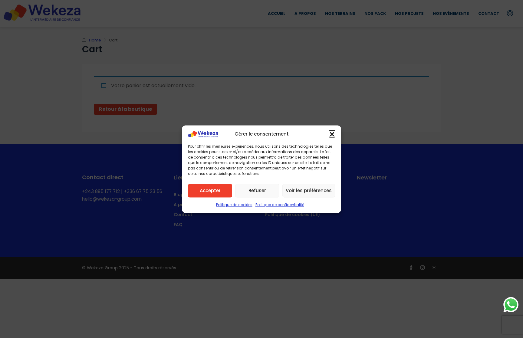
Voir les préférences (309, 190)
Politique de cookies (234, 204)
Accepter (210, 190)
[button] (332, 134)
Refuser (257, 190)
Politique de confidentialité (279, 204)
